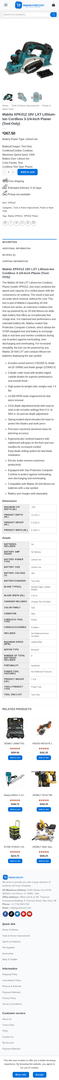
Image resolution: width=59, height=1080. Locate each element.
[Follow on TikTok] (11, 914)
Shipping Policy (9, 974)
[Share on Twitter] (16, 223)
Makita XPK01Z (15, 216)
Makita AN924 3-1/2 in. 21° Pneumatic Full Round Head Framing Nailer (15, 795)
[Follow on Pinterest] (23, 914)
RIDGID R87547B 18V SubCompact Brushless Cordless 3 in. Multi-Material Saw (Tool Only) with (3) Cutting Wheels (44, 743)
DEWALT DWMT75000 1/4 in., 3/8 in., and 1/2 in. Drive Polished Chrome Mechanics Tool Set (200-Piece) (15, 743)
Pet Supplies (8, 947)
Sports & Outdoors (11, 941)
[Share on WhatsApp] (5, 223)
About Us (6, 1019)
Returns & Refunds (11, 986)
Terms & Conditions (12, 1004)
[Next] (51, 57)
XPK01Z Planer (31, 216)
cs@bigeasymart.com (20, 908)
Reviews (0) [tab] (8, 255)
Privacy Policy (9, 998)
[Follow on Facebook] (5, 914)
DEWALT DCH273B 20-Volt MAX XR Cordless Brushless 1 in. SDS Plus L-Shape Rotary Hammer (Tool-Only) (44, 795)
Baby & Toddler (9, 959)
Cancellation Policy (11, 980)
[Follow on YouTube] (29, 914)
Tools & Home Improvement (25, 105)
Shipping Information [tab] (15, 261)
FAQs (5, 1031)
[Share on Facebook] (11, 223)
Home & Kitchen (10, 929)
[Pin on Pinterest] (28, 223)
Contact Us (7, 1037)
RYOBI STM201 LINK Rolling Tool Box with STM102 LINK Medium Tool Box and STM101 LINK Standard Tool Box (15, 847)
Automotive (8, 953)
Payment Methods (11, 992)
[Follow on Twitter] (17, 914)
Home (5, 105)
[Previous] (7, 57)
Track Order (8, 1025)
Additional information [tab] (16, 248)
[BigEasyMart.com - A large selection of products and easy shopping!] (29, 5)
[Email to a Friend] (22, 223)
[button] (5, 5)
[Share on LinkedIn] (33, 223)
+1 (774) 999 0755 (20, 904)
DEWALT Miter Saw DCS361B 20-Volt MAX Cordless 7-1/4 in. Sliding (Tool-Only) (44, 847)
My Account (8, 1042)
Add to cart (28, 172)
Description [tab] (9, 242)
